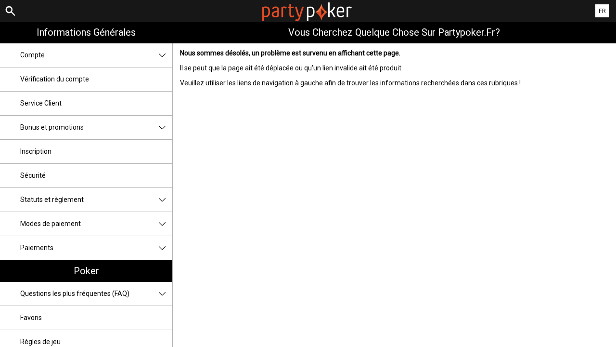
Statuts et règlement (52, 199)
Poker (86, 271)
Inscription (35, 151)
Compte (32, 55)
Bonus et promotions (52, 127)
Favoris (31, 317)
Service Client (41, 103)
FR (602, 10)
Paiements (36, 248)
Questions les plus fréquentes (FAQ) (74, 293)
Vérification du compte (54, 79)
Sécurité (33, 175)
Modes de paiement (50, 223)
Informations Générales (86, 32)
